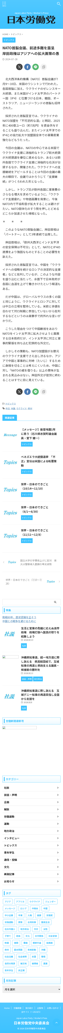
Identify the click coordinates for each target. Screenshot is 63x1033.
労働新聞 (17, 1008)
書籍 (25, 942)
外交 (8, 408)
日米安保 (52, 935)
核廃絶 (49, 942)
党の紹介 (29, 1008)
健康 (39, 915)
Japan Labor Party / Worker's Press (31, 1018)
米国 (13, 408)
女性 (45, 929)
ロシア (23, 908)
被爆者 (35, 963)
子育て (8, 935)
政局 (18, 935)
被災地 (23, 963)
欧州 (30, 408)
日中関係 (39, 935)
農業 (45, 963)
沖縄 (43, 949)
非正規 (21, 970)
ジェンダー (50, 901)
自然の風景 (10, 963)
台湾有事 (32, 922)
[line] (35, 67)
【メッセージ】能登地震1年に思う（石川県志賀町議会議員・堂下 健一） (39, 433)
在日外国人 (10, 929)
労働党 (49, 915)
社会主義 (9, 956)
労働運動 (9, 922)
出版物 (40, 1008)
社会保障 (22, 956)
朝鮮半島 (37, 942)
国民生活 (45, 922)
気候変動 (32, 949)
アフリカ (20, 901)
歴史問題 (18, 949)
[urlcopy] (43, 67)
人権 (30, 915)
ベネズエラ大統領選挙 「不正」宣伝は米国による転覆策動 (39, 461)
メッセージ (10, 908)
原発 (20, 922)
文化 (28, 935)
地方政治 (24, 929)
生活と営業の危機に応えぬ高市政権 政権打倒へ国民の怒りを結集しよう (40, 632)
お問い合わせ (53, 1008)
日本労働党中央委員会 (31, 1022)
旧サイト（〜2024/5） (31, 1011)
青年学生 (9, 970)
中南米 (35, 908)
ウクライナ (21, 408)
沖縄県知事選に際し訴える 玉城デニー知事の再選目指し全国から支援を (40, 695)
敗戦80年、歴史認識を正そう (19, 617)
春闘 (16, 942)
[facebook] (27, 67)
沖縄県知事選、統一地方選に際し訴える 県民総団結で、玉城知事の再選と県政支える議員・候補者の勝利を (40, 663)
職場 (43, 956)
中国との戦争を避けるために (19, 621)
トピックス (10, 403)
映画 (7, 942)
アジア (8, 901)
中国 (45, 908)
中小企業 (9, 915)
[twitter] (19, 67)
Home (7, 1008)
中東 (20, 915)
